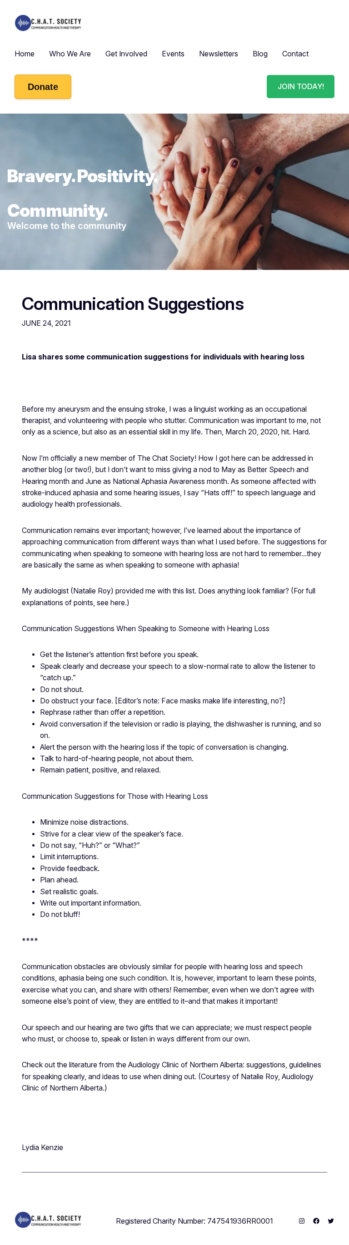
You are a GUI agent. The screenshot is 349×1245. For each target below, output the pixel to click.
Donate (43, 87)
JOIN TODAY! (301, 86)
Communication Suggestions (133, 304)
